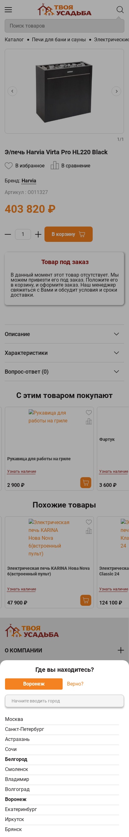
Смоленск (16, 769)
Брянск (13, 829)
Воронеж (16, 799)
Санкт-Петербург (24, 729)
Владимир (17, 779)
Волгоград (17, 789)
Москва (14, 719)
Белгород (16, 759)
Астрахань (17, 739)
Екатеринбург (21, 809)
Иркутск (14, 819)
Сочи (11, 749)
